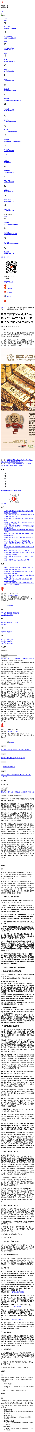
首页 (2, 307)
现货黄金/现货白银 (9, 767)
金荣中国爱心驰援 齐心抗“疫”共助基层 (16, 550)
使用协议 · (11, 658)
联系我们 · (4, 658)
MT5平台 (4, 643)
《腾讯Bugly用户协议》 (18, 1319)
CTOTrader (10, 643)
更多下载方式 (8, 282)
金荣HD (9, 639)
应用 (2, 771)
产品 (2, 762)
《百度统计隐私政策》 (18, 1292)
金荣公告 (10, 613)
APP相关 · (24, 658)
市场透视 (10, 622)
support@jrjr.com (13, 595)
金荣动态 (16, 613)
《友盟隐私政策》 (16, 1306)
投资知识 (4, 622)
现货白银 (10, 631)
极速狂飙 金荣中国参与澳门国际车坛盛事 (17, 541)
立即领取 (3, 656)
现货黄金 (4, 631)
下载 (2, 11)
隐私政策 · (18, 658)
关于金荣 (4, 613)
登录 (2, 257)
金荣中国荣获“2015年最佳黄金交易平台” (17, 560)
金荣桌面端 (15, 775)
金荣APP (4, 639)
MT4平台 (10, 641)
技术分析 (16, 622)
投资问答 (3, 624)
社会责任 (4, 615)
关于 (6, 307)
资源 (2, 754)
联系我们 (10, 615)
